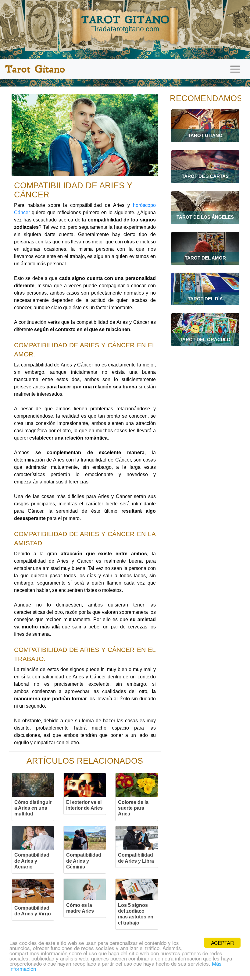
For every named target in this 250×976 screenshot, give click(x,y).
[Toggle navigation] (235, 69)
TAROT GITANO (125, 23)
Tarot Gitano (35, 69)
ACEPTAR (222, 942)
